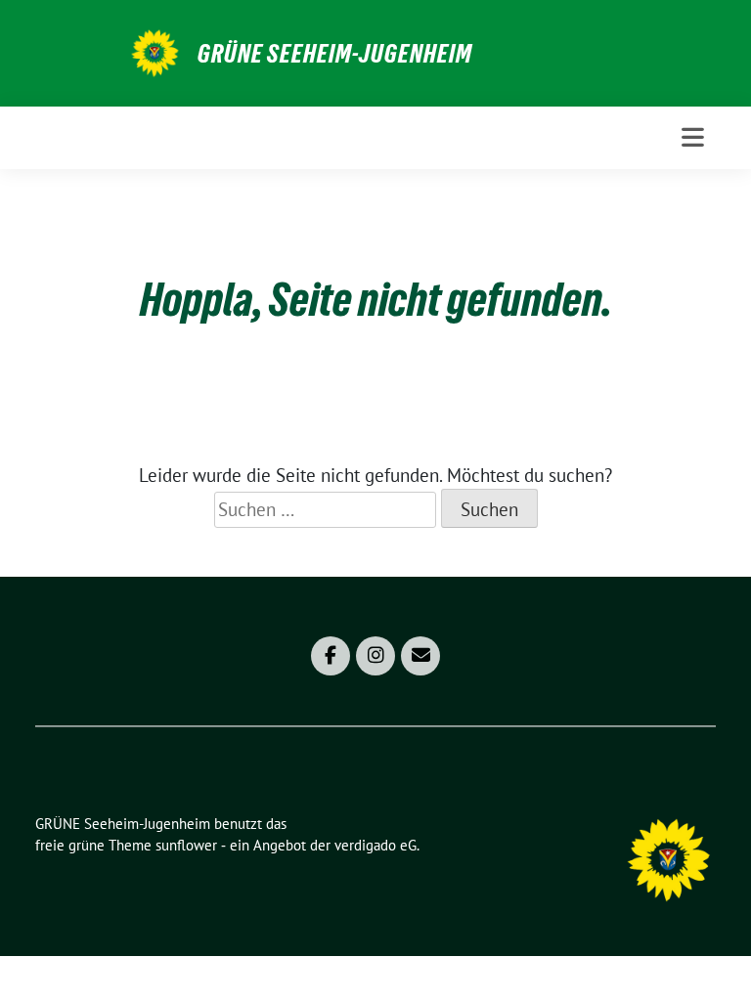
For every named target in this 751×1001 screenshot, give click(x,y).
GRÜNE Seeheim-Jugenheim (335, 53)
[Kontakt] (420, 655)
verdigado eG (375, 845)
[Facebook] (330, 655)
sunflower (186, 845)
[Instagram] (375, 655)
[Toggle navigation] (693, 137)
